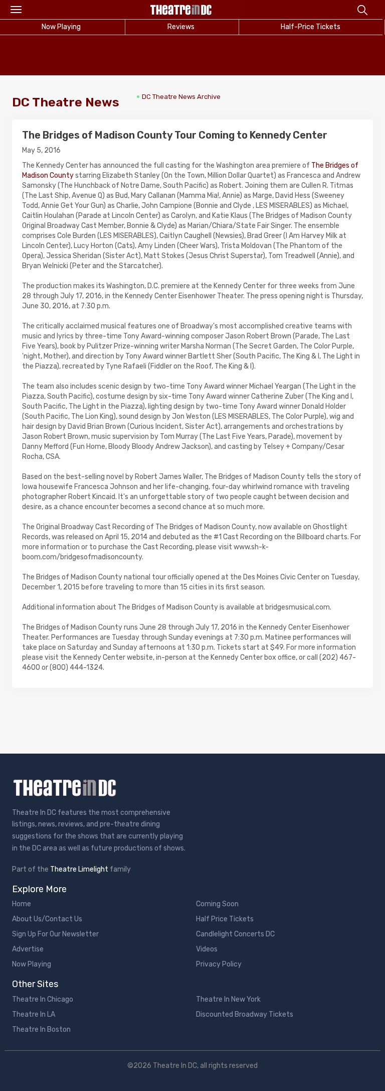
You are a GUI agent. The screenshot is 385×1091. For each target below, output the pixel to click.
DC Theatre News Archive (181, 96)
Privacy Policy (219, 964)
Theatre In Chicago (42, 999)
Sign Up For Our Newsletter (55, 934)
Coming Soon (217, 904)
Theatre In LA (33, 1014)
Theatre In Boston (41, 1029)
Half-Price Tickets (310, 27)
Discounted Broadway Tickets (244, 1014)
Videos (207, 949)
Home (21, 904)
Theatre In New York (228, 999)
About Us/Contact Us (47, 919)
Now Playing (31, 964)
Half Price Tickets (225, 919)
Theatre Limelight (79, 869)
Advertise (28, 949)
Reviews (181, 27)
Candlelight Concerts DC (235, 934)
